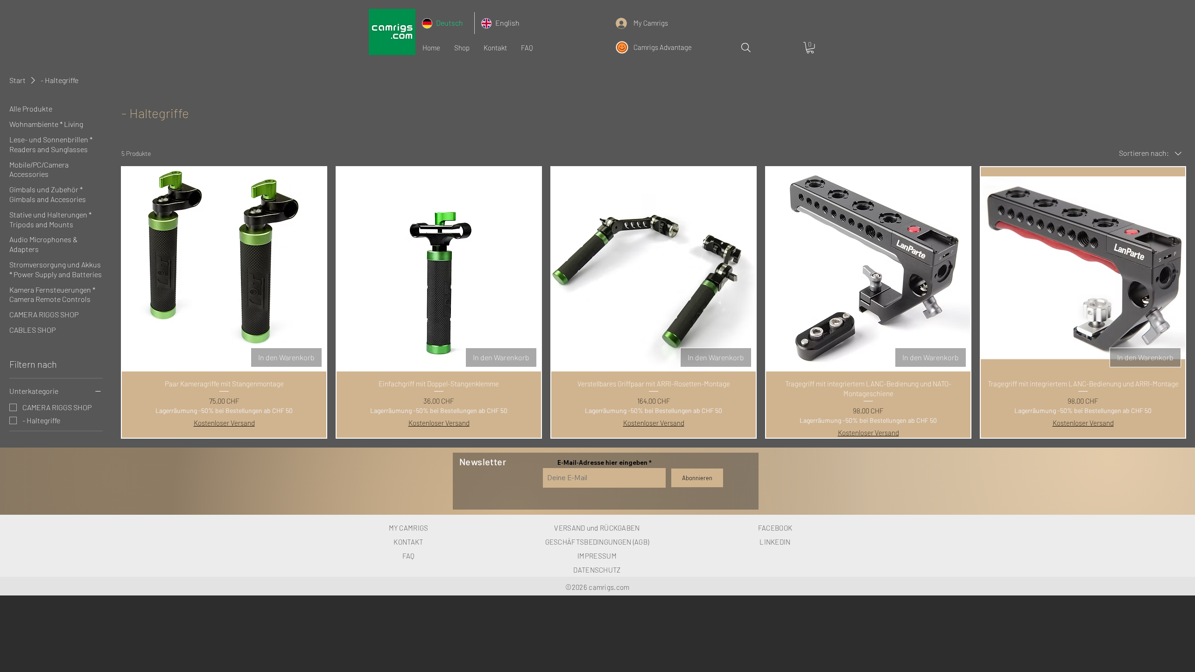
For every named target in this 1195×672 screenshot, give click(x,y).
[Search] (746, 47)
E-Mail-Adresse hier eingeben (602, 463)
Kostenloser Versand (224, 423)
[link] (810, 47)
